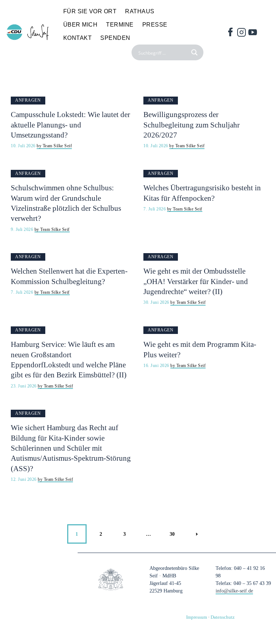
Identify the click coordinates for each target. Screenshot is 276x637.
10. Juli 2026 (24, 145)
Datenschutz (223, 617)
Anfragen (28, 100)
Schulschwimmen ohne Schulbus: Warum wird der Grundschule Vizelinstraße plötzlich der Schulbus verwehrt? (66, 203)
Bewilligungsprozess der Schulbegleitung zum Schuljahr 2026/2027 (191, 124)
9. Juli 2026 (22, 229)
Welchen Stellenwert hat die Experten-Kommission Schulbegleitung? (69, 276)
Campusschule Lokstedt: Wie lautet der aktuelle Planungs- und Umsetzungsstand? (70, 124)
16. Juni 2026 (156, 365)
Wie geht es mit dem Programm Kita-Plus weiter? (199, 349)
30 (176, 530)
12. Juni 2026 (24, 479)
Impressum (196, 617)
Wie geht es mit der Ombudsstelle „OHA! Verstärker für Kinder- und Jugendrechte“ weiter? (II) (195, 281)
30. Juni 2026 (156, 302)
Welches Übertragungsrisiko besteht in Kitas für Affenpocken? (202, 192)
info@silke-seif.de (234, 591)
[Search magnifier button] (195, 52)
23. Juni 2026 (24, 386)
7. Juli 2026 (155, 208)
